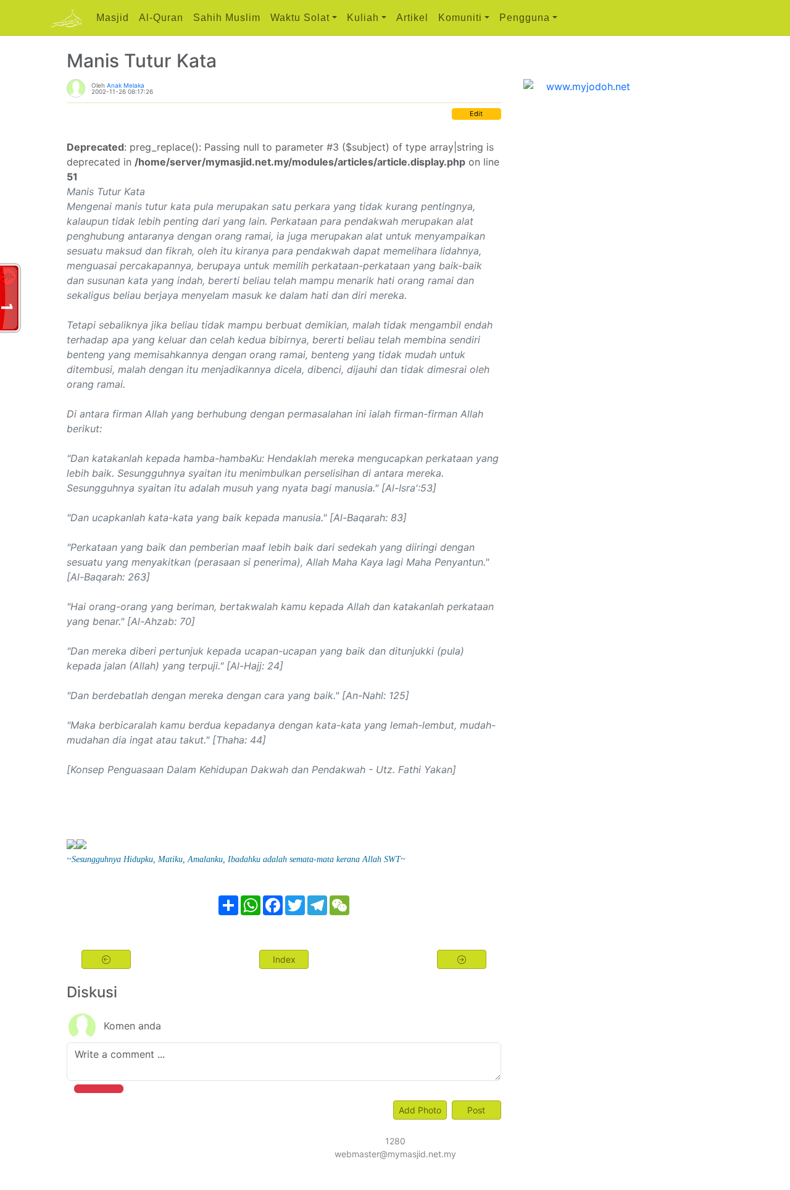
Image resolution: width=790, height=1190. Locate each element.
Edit (476, 113)
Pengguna (524, 17)
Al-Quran (161, 17)
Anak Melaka (125, 85)
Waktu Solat (300, 17)
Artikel (412, 17)
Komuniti (460, 17)
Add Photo (420, 1110)
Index (284, 959)
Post (476, 1110)
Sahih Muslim (226, 17)
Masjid (112, 17)
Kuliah (363, 17)
